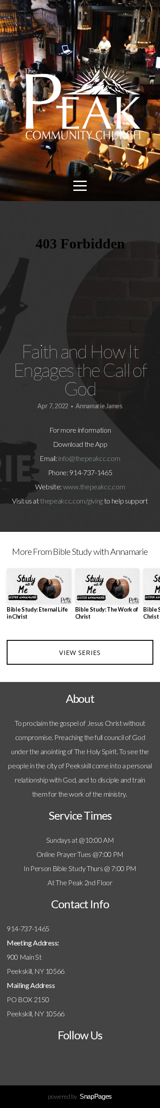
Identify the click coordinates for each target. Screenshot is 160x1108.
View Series (79, 652)
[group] (39, 597)
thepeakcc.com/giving (71, 500)
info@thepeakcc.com (89, 458)
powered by (80, 1096)
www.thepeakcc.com (94, 486)
